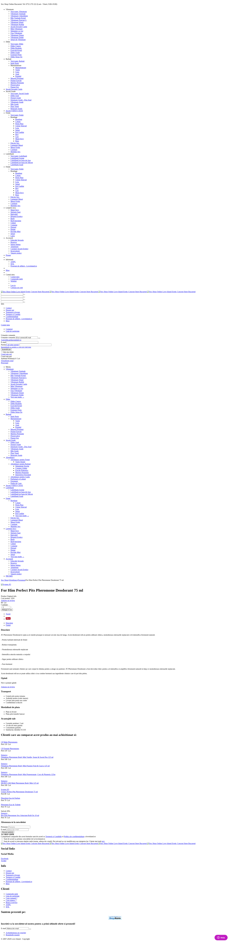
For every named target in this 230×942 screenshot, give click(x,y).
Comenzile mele (17, 279)
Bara (17, 141)
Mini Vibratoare (17, 29)
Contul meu (15, 277)
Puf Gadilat (19, 132)
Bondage (18, 119)
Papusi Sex (15, 87)
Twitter (3, 861)
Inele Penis (15, 63)
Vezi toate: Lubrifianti (19, 156)
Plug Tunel (15, 106)
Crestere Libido (21, 468)
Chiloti (13, 223)
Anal (17, 74)
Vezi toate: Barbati (17, 61)
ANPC (13, 262)
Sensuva (4, 755)
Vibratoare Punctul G (19, 20)
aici (103, 841)
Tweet (8, 614)
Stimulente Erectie (22, 466)
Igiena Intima (15, 244)
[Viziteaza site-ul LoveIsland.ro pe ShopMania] (115, 919)
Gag (17, 137)
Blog (7, 270)
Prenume (4, 827)
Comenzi (9, 329)
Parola (3, 345)
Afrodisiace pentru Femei (20, 460)
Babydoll (14, 214)
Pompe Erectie (16, 81)
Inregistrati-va (16, 340)
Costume (14, 225)
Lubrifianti (10, 488)
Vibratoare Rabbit (17, 24)
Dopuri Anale (16, 98)
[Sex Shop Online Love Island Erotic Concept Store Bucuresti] (98, 292)
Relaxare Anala (16, 109)
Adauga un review (8, 600)
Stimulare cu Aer (17, 31)
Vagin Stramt (20, 462)
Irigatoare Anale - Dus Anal (21, 100)
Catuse (17, 122)
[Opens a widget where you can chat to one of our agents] (221, 938)
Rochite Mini (15, 231)
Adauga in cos (7, 610)
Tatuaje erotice (16, 253)
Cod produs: (5, 598)
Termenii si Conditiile (53, 836)
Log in (13, 285)
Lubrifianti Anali (17, 165)
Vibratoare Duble (17, 37)
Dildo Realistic (16, 48)
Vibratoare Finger (17, 35)
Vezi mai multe (17, 397)
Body (13, 219)
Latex (13, 236)
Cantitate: (4, 605)
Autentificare (6, 340)
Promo (8, 255)
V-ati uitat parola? (12, 345)
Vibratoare (10, 369)
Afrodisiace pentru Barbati (21, 464)
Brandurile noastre (13, 935)
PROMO (9, 576)
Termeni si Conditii (13, 314)
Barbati (8, 414)
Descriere (9, 623)
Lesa (17, 128)
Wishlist (14, 281)
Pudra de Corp (16, 483)
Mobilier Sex (15, 152)
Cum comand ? (11, 898)
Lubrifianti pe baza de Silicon (22, 162)
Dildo (8, 399)
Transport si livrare (13, 312)
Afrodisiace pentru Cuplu (20, 477)
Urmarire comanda (8, 338)
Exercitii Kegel (16, 50)
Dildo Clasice (16, 46)
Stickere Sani (15, 212)
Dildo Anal (15, 96)
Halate (13, 229)
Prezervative (15, 85)
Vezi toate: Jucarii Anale (20, 93)
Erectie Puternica (21, 470)
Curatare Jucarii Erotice (19, 249)
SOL (12, 264)
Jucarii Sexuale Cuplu (19, 27)
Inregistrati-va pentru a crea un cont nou (16, 347)
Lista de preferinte (12, 896)
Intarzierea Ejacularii (23, 475)
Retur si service (11, 903)
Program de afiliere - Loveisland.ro (24, 266)
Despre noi (10, 310)
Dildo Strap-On (16, 57)
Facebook (4, 859)
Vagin (17, 70)
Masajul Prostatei (17, 78)
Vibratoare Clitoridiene (19, 16)
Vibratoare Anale (17, 102)
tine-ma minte (8, 352)
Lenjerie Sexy (11, 529)
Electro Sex (15, 143)
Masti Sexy (19, 139)
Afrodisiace (10, 457)
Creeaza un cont (17, 288)
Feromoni (14, 481)
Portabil (18, 76)
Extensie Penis (16, 55)
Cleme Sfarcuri (21, 126)
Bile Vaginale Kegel (18, 18)
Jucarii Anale (11, 440)
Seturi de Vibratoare (18, 40)
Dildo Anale (15, 53)
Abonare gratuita (7, 832)
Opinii (8, 625)
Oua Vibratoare (16, 33)
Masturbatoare (20, 68)
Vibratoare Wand (17, 22)
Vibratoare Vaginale (18, 14)
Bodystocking (16, 221)
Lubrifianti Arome (17, 158)
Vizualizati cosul (7, 361)
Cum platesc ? (11, 900)
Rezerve (14, 242)
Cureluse (14, 150)
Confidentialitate (12, 317)
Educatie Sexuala (17, 240)
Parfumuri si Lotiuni (18, 479)
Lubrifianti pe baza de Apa (21, 160)
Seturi (17, 130)
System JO (5, 790)
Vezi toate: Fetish (17, 115)
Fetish (8, 498)
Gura (17, 72)
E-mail (3, 342)
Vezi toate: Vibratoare (19, 12)
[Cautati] (24, 294)
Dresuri (13, 227)
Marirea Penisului (17, 83)
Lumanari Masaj (17, 145)
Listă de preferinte (12, 331)
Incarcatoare (15, 251)
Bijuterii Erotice (17, 216)
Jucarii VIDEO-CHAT (14, 111)
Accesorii (9, 559)
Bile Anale (15, 104)
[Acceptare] (39, 338)
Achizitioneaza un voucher (16, 933)
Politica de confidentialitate (74, 836)
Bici (16, 134)
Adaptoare (14, 247)
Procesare (4, 363)
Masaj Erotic (15, 147)
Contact (9, 308)
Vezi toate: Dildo (17, 44)
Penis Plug (19, 124)
